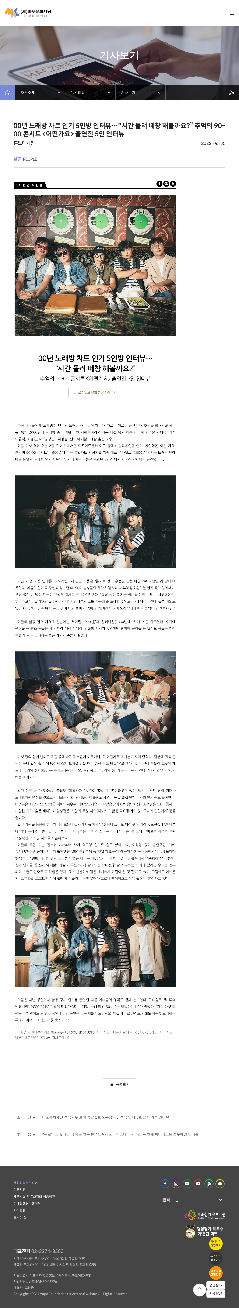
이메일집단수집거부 (27, 1204)
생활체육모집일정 (215, 1273)
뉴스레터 (78, 92)
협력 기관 (171, 1200)
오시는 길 (20, 1218)
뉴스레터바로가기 (215, 1258)
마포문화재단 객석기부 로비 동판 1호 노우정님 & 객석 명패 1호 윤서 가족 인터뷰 (105, 1117)
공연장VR (215, 1285)
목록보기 (123, 1084)
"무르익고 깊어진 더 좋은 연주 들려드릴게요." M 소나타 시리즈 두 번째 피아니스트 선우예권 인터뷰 (120, 1134)
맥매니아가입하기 (215, 1243)
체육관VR (215, 1293)
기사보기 (128, 92)
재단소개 (28, 92)
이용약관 (20, 1190)
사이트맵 (20, 1211)
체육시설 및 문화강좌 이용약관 (34, 1197)
